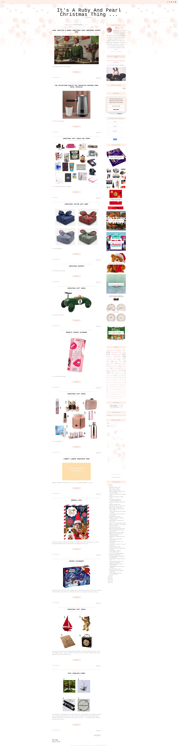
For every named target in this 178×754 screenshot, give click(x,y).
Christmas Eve (117, 385)
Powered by (113, 113)
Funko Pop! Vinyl (118, 372)
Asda (53, 26)
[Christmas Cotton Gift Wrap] (76, 246)
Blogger (119, 474)
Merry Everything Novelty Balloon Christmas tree (116, 530)
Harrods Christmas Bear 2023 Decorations (115, 539)
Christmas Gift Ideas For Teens (76, 138)
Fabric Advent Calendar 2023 (115, 507)
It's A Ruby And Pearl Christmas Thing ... (89, 12)
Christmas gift (116, 354)
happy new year (117, 398)
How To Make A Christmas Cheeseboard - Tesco (115, 551)
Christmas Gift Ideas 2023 (114, 487)
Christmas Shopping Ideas (116, 350)
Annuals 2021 (60, 498)
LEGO (91, 559)
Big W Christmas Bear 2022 (116, 263)
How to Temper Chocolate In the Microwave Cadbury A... (116, 562)
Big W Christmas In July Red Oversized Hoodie (115, 573)
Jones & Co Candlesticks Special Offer (117, 523)
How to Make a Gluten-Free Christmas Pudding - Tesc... (115, 500)
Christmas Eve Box (120, 380)
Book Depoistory (69, 498)
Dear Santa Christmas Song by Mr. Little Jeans (116, 571)
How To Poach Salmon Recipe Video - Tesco (117, 502)
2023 (109, 484)
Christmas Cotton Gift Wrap (76, 204)
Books (76, 498)
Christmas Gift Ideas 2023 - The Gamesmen (116, 542)
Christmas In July (110, 382)
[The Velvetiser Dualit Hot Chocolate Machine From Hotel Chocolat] (76, 118)
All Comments (111, 426)
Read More (76, 126)
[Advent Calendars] (76, 587)
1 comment (55, 131)
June (110, 575)
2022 (109, 577)
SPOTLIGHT (115, 368)
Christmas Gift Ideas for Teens (73, 136)
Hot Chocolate (87, 81)
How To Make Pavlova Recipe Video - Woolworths (117, 514)
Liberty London (79, 202)
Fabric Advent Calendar (114, 488)
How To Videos (122, 363)
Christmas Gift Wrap (58, 202)
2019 (109, 581)
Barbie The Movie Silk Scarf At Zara (117, 528)
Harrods (110, 370)
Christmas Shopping (76, 28)
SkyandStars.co (103, 745)
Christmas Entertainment (112, 389)
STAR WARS (96, 559)
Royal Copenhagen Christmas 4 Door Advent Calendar (117, 492)
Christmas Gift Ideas (94, 26)
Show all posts (85, 24)
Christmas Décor (111, 391)
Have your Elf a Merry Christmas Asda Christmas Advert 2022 (76, 31)
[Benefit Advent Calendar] (76, 373)
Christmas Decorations (113, 358)
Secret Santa (96, 136)
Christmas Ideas (111, 377)
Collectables (123, 387)
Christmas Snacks (109, 392)
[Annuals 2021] (76, 539)
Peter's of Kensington (89, 607)
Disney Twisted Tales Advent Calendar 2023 (117, 495)
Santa (117, 384)
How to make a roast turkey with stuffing (116, 220)
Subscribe (116, 109)
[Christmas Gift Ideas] (76, 312)
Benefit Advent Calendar (76, 332)
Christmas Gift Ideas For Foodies (62, 81)
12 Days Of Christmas (121, 375)
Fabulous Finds (117, 379)
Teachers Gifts (76, 671)
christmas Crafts (115, 366)
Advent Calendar (110, 375)
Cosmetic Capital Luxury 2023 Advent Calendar (116, 333)
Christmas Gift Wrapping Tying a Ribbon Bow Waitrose (116, 296)
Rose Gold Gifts (90, 391)
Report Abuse (116, 477)
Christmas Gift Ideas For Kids (77, 286)
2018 (109, 582)
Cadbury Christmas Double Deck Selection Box (116, 157)
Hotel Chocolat (79, 83)
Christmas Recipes (113, 365)
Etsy (79, 669)
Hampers (109, 396)
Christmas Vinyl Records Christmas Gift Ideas (116, 567)
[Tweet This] (98, 78)
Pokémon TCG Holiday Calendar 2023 (116, 497)
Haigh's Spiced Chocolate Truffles (116, 532)
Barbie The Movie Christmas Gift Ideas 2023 (116, 521)
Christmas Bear (109, 379)
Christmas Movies (120, 391)
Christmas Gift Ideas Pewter (116, 284)
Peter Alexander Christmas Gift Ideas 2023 (117, 559)
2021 (109, 578)
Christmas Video (120, 382)
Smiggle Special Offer (116, 242)
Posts (109, 423)
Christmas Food (84, 26)
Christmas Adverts (75, 26)
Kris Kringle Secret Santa (117, 396)
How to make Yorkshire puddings (116, 553)
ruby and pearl (120, 28)
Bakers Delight (109, 385)
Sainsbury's (123, 368)
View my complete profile (116, 51)
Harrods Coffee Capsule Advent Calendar (116, 199)
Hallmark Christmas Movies (120, 394)
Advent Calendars (65, 330)
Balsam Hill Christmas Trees (115, 569)
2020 (60, 391)
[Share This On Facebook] (96, 78)
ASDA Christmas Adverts (62, 26)
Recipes (117, 370)
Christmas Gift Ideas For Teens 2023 (117, 506)
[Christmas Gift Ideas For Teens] (76, 183)
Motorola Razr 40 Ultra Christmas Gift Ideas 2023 (116, 518)
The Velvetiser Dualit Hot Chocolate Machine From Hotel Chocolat (76, 86)
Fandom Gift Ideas (117, 392)
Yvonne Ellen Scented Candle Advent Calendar (117, 548)
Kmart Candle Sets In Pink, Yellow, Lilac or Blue (116, 509)
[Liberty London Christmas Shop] (76, 480)
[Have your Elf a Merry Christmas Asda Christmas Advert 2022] (76, 63)
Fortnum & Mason (110, 373)
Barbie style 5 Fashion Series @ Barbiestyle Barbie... (115, 534)
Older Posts (97, 735)
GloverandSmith (97, 669)
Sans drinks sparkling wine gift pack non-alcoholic (116, 556)
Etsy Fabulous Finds (87, 669)
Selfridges (122, 384)
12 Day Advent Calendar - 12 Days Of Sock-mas (117, 544)
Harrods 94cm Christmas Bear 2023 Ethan (117, 537)
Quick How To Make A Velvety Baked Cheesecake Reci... (117, 525)
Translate (120, 407)
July (110, 486)
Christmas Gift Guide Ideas (115, 554)
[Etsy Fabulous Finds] (76, 711)
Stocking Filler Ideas (122, 389)
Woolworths (120, 373)
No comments (56, 77)
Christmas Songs (115, 387)
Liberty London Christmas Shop (92, 202)
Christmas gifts (120, 377)
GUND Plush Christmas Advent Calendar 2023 (116, 564)
